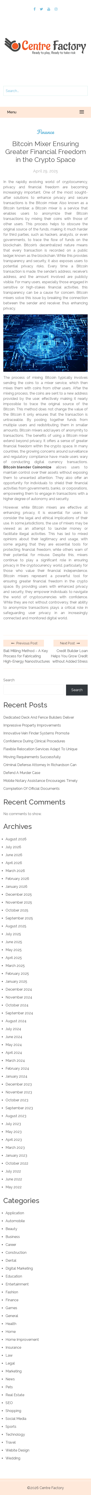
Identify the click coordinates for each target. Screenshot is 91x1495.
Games (11, 1308)
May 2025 (14, 950)
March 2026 (15, 871)
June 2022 (14, 1179)
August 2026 (16, 839)
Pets (9, 1387)
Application (15, 1213)
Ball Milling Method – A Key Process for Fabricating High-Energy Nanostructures (26, 656)
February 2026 (17, 879)
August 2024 (16, 1021)
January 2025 (16, 981)
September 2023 (19, 1108)
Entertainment (17, 1284)
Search (9, 680)
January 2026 (16, 886)
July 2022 (13, 1171)
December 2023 (19, 1084)
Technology (15, 1434)
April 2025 (14, 958)
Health (11, 1324)
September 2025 (19, 918)
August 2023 (16, 1116)
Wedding (13, 1458)
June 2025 (14, 942)
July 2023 (13, 1124)
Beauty (11, 1229)
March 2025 (15, 966)
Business (13, 1237)
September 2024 (19, 1013)
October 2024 (17, 1005)
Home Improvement (22, 1339)
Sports (11, 1426)
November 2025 (19, 902)
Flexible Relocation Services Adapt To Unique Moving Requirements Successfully (40, 753)
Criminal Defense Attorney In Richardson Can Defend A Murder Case (39, 769)
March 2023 (15, 1147)
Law (9, 1355)
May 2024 (14, 1045)
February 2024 (17, 1068)
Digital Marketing (19, 1268)
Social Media (16, 1419)
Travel (11, 1442)
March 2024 (15, 1060)
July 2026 (13, 847)
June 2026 (14, 855)
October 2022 (17, 1163)
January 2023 (16, 1155)
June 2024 (14, 1037)
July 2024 (13, 1029)
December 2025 (19, 894)
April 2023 (14, 1140)
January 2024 (16, 1076)
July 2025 (13, 934)
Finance (45, 132)
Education (14, 1276)
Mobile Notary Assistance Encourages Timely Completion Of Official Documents (40, 785)
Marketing (14, 1371)
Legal (10, 1363)
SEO (9, 1403)
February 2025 (17, 973)
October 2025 (17, 910)
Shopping (13, 1411)
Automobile (15, 1221)
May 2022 (14, 1187)
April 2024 (14, 1053)
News (10, 1379)
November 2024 (19, 997)
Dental (11, 1260)
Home (11, 1332)
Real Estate (15, 1395)
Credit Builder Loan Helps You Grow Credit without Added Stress (69, 656)
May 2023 (14, 1132)
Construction (16, 1252)
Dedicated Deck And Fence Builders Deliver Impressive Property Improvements (38, 721)
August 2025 (16, 926)
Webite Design (17, 1450)
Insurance (13, 1347)
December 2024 (19, 989)
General (12, 1316)
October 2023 (17, 1100)
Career (11, 1245)
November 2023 (19, 1092)
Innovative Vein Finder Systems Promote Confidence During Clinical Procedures (36, 737)
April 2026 (14, 863)
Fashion (12, 1292)
